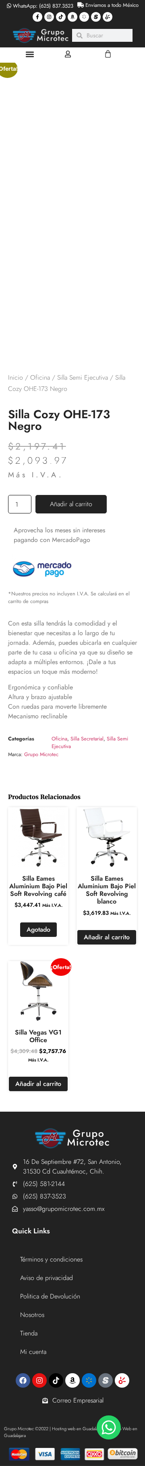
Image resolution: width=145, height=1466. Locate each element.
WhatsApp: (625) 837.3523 (42, 6)
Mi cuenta (33, 1351)
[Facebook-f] (37, 17)
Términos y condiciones (51, 1259)
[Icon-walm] (84, 17)
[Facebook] (23, 1380)
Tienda (28, 1333)
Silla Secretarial (87, 738)
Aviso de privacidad (46, 1277)
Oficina (40, 377)
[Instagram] (49, 17)
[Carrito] (108, 54)
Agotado (38, 929)
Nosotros (32, 1314)
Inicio (15, 377)
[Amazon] (72, 17)
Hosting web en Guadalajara (78, 1428)
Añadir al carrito (71, 504)
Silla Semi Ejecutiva (82, 377)
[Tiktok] (61, 17)
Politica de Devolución (50, 1296)
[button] (30, 54)
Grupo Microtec (41, 754)
